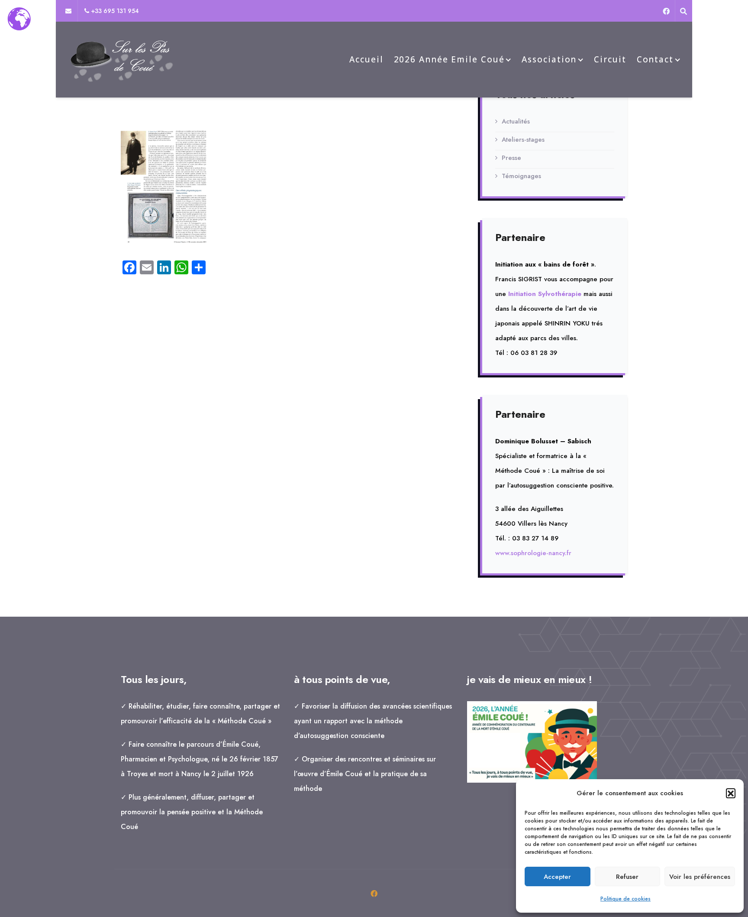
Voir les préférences (699, 876)
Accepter (557, 876)
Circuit (610, 59)
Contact (655, 59)
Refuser (627, 876)
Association (549, 59)
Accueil (366, 59)
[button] (730, 793)
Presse (511, 158)
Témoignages (521, 176)
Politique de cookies (625, 899)
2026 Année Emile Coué (449, 59)
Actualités (516, 121)
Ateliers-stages (523, 139)
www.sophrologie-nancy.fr (533, 553)
